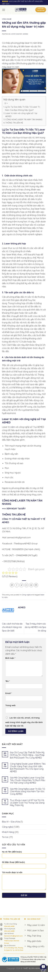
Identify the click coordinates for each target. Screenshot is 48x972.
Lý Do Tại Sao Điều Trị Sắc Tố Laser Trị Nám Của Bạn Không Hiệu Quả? (22, 108)
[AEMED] (20, 9)
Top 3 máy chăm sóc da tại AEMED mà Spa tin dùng (35, 627)
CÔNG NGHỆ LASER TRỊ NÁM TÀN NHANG (23, 119)
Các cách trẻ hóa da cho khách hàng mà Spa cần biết (12, 627)
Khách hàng (8, 832)
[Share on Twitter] (21, 585)
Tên (7, 681)
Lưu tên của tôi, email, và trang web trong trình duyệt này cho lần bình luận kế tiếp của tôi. (24, 722)
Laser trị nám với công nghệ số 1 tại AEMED (21, 115)
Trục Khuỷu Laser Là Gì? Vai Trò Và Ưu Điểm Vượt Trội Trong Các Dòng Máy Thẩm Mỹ (27, 803)
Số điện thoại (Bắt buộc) (13, 862)
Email (8, 693)
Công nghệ (6, 19)
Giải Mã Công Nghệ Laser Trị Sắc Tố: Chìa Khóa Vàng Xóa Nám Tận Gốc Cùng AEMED (27, 791)
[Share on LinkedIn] (36, 585)
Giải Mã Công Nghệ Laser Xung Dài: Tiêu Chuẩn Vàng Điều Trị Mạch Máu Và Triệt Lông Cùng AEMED (27, 780)
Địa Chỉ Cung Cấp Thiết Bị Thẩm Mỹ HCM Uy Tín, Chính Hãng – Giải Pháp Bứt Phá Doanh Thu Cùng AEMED (27, 755)
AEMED (25, 34)
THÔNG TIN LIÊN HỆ (14, 123)
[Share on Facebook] (17, 585)
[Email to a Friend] (26, 585)
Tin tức (5, 837)
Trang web (10, 705)
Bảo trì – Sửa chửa (11, 821)
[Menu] (3, 10)
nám (12, 427)
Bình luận (10, 658)
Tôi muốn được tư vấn (12, 872)
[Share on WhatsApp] (12, 585)
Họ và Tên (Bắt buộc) (12, 852)
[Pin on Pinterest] (31, 585)
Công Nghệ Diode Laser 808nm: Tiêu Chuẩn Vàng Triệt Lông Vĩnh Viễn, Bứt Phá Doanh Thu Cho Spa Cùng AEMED (28, 768)
